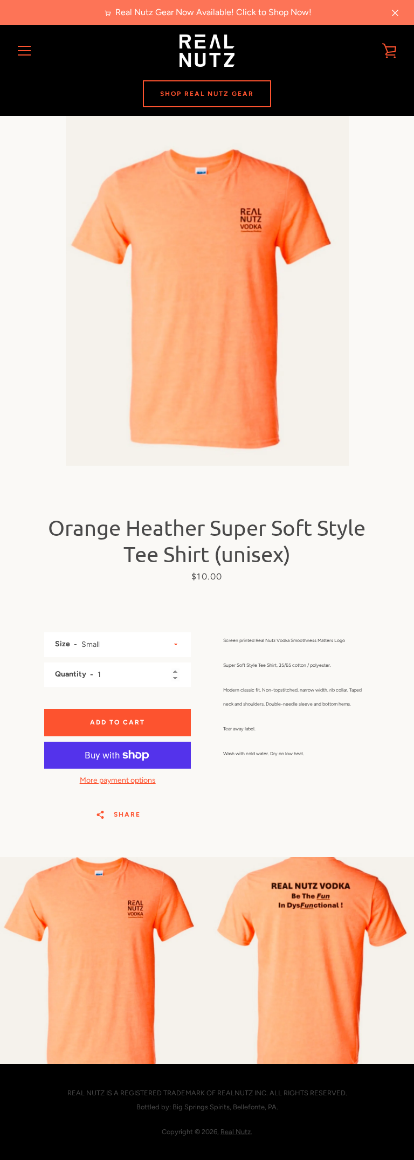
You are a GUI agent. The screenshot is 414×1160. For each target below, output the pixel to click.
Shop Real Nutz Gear (207, 94)
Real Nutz (235, 1132)
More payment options (118, 780)
